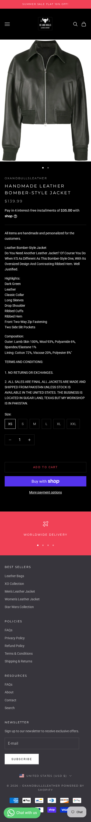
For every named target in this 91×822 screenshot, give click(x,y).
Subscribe (21, 759)
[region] (45, 529)
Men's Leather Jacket (20, 591)
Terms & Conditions (19, 653)
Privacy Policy (15, 638)
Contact (10, 700)
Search (10, 708)
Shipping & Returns (18, 661)
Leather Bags (14, 576)
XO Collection (14, 584)
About (9, 692)
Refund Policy (14, 646)
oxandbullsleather (26, 178)
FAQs (8, 630)
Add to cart (45, 467)
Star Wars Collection (19, 607)
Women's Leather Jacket (22, 599)
